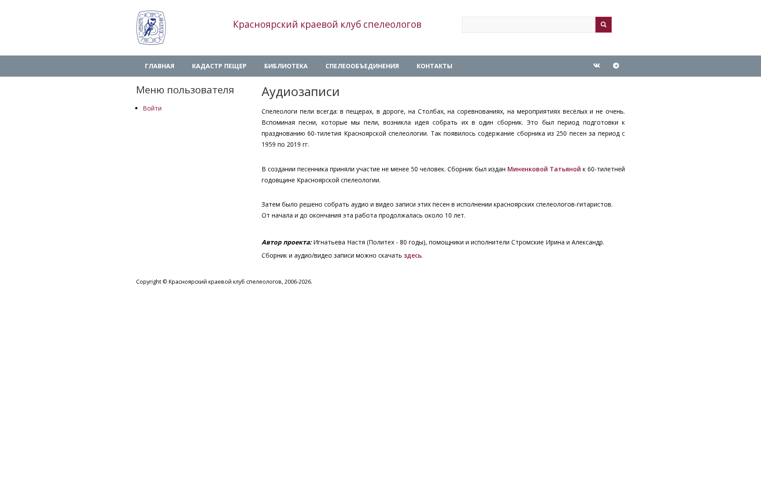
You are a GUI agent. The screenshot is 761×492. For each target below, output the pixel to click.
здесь (412, 255)
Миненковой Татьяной (544, 169)
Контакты (434, 66)
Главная (159, 66)
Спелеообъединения (362, 66)
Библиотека (286, 66)
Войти (152, 108)
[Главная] (151, 27)
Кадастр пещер (219, 66)
